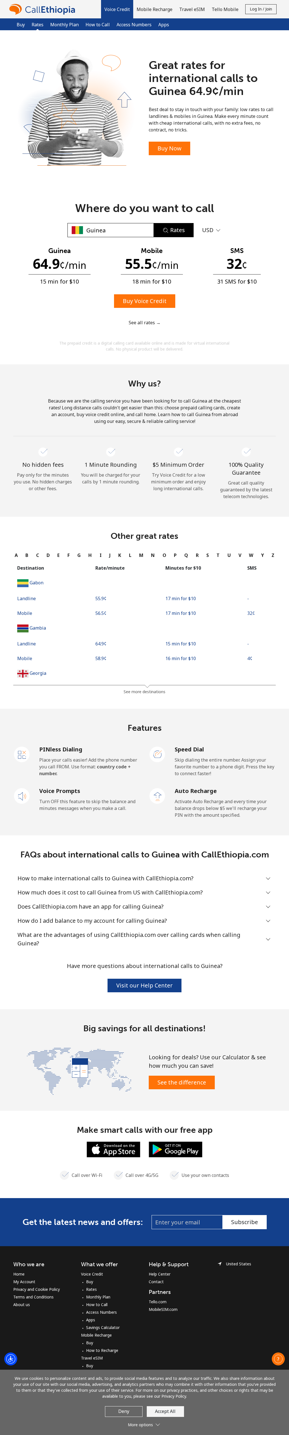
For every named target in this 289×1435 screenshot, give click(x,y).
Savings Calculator (103, 1327)
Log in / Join (261, 9)
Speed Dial (189, 749)
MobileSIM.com (163, 1309)
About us (21, 1304)
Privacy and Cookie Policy (36, 1289)
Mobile (24, 613)
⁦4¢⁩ (249, 658)
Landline (26, 598)
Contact (156, 1281)
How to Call (98, 24)
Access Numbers (134, 24)
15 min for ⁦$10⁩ (180, 644)
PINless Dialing (60, 749)
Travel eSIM (92, 1358)
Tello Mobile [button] (225, 9)
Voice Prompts (59, 791)
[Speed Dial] (157, 754)
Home (19, 1274)
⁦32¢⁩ (251, 613)
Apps (163, 24)
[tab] (16, 555)
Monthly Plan (64, 24)
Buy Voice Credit (145, 301)
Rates (91, 1289)
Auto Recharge (196, 791)
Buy (21, 24)
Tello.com (158, 1301)
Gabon (36, 583)
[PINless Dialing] (22, 754)
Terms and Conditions (33, 1297)
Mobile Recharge (96, 1335)
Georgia (38, 673)
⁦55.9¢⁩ (100, 598)
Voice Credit (92, 1274)
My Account (24, 1281)
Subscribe (244, 1222)
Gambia (38, 628)
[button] (117, 9)
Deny (123, 1411)
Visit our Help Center (144, 985)
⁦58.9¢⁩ (100, 658)
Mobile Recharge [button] (154, 9)
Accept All (165, 1411)
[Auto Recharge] (157, 795)
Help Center (159, 1274)
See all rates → (145, 322)
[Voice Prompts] (22, 795)
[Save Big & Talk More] (79, 1070)
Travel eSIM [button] (192, 9)
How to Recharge (102, 1350)
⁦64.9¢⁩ (100, 644)
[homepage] (43, 9)
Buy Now (169, 148)
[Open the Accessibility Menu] (10, 1358)
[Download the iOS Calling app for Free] (113, 1149)
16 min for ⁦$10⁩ (180, 658)
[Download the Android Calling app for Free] (175, 1149)
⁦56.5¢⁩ (100, 613)
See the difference (181, 1082)
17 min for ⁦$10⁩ (180, 598)
